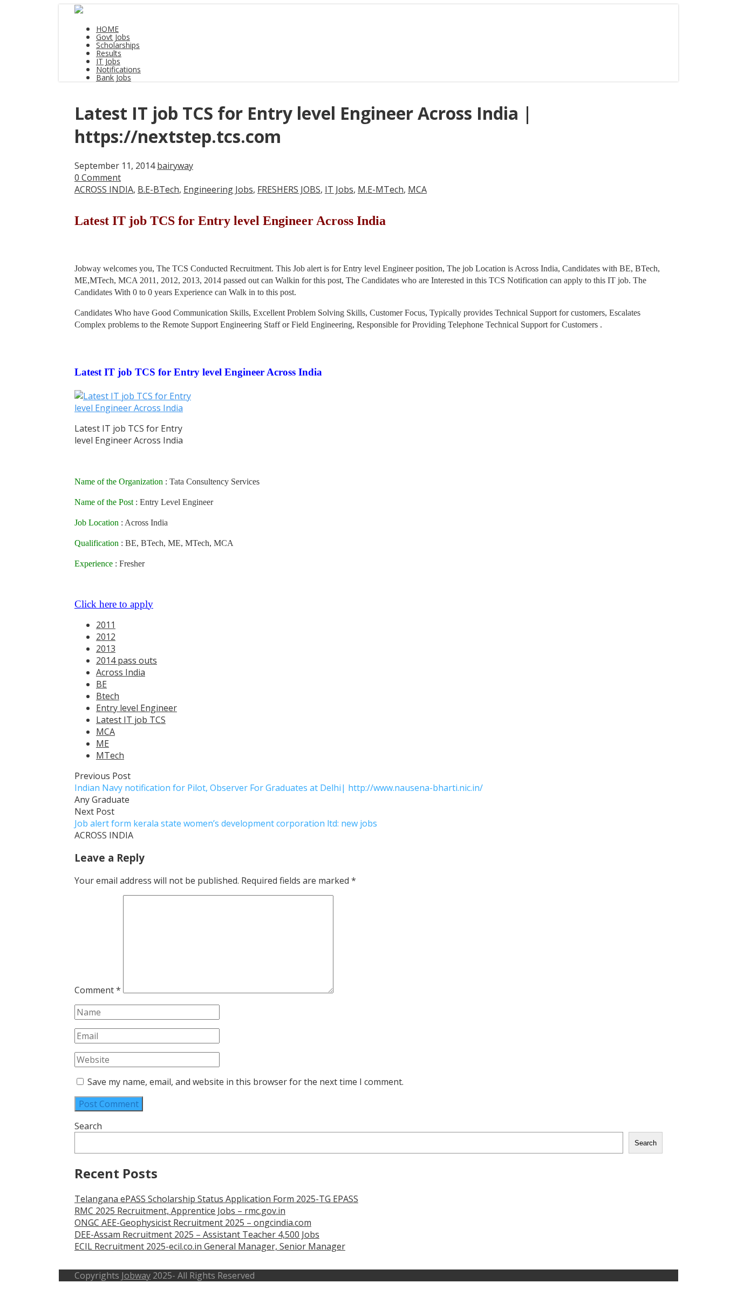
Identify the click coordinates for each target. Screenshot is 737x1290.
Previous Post (278, 782)
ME (102, 743)
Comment (97, 990)
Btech (107, 696)
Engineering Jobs (218, 189)
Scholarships (118, 45)
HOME (107, 29)
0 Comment (97, 177)
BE (101, 684)
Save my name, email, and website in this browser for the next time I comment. (245, 1082)
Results (108, 53)
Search (88, 1126)
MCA (417, 189)
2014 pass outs (126, 660)
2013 (105, 648)
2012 (105, 637)
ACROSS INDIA (103, 189)
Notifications (118, 69)
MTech (110, 755)
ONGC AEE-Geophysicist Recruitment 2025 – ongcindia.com (192, 1222)
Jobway (136, 1275)
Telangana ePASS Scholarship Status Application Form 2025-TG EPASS (216, 1199)
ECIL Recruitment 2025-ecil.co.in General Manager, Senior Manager (209, 1246)
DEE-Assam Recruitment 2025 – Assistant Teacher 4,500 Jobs (196, 1234)
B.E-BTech (158, 189)
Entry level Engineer (136, 708)
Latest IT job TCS (131, 720)
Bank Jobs (113, 77)
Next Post (225, 817)
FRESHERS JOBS (288, 189)
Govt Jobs (113, 37)
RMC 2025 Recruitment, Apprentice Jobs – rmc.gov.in (179, 1211)
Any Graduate (101, 800)
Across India (120, 672)
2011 (105, 625)
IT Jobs (108, 61)
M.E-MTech (381, 189)
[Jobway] (78, 10)
